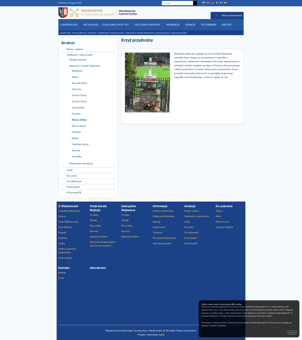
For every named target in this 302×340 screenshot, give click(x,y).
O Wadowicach (69, 24)
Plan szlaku (95, 225)
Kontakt (227, 24)
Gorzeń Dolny (79, 95)
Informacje (173, 24)
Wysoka (76, 150)
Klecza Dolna (162, 32)
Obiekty (93, 220)
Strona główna (79, 32)
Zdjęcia (219, 210)
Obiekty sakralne (78, 59)
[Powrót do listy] (236, 41)
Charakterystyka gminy (69, 210)
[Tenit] (161, 334)
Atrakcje (190, 24)
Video (218, 216)
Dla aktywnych (74, 181)
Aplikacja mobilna (98, 236)
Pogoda (62, 232)
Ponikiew (76, 132)
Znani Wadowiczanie (68, 221)
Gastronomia (159, 227)
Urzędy (61, 243)
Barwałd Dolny (79, 83)
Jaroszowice (78, 107)
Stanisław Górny (80, 144)
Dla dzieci (72, 175)
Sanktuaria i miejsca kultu (110, 32)
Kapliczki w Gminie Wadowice (139, 32)
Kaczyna (76, 113)
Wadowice (77, 70)
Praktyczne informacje (163, 216)
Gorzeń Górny (79, 101)
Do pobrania (209, 24)
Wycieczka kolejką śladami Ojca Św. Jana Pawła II (103, 244)
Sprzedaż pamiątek (162, 243)
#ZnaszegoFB (74, 192)
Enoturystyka (73, 186)
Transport (157, 232)
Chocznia (76, 89)
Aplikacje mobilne (224, 227)
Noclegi (156, 221)
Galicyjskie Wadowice (147, 24)
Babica (75, 76)
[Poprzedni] (241, 41)
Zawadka (76, 156)
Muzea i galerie (75, 49)
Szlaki (70, 170)
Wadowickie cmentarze (81, 163)
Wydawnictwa (222, 221)
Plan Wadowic (65, 227)
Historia (62, 216)
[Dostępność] (213, 15)
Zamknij (292, 333)
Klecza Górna (79, 125)
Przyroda (62, 238)
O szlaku (94, 214)
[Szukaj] (195, 3)
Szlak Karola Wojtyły (115, 24)
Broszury (94, 231)
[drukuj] (220, 41)
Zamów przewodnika (163, 210)
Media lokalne (65, 257)
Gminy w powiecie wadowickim (67, 250)
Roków (75, 138)
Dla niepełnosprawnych (164, 238)
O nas (61, 278)
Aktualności (91, 24)
